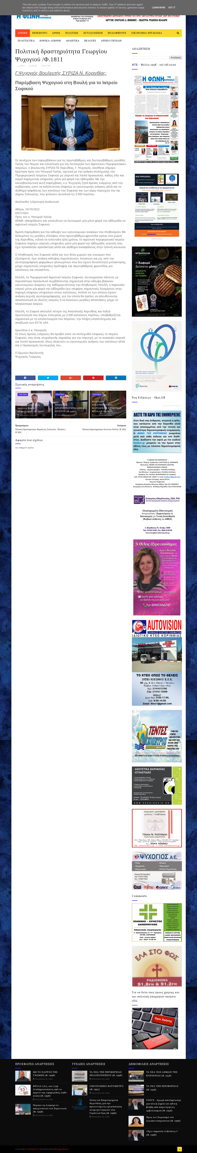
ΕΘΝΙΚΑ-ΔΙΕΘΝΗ (50, 41)
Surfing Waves (179, 406)
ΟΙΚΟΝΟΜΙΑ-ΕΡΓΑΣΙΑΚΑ (146, 33)
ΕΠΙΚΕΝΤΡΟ (39, 33)
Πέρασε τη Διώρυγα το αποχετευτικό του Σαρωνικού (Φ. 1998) (50, 1109)
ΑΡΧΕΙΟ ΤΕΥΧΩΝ (111, 41)
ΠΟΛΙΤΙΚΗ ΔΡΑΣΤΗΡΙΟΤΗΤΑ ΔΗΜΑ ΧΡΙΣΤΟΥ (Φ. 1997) (69, 408)
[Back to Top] (179, 1149)
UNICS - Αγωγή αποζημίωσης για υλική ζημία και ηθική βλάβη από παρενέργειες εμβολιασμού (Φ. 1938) (163, 1105)
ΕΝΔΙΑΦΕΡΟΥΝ (117, 33)
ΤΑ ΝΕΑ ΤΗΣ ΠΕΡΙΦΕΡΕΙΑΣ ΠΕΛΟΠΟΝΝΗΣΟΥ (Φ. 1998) (106, 1074)
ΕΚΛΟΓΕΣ (90, 41)
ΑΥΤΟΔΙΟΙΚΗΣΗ (93, 33)
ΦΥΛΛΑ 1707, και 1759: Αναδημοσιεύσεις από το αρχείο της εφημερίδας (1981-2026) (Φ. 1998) (50, 1091)
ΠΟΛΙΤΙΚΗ (71, 33)
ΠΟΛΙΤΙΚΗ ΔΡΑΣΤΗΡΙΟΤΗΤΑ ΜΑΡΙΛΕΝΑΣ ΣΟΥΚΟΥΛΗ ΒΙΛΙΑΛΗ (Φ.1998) (106, 406)
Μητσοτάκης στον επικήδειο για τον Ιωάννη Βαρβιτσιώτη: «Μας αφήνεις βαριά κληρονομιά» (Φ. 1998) (33, 405)
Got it (171, 7)
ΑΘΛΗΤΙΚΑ (72, 41)
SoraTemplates (31, 1149)
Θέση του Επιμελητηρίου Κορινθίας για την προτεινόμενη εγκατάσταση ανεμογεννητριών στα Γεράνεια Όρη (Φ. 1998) (106, 1107)
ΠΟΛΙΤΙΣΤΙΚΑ (26, 41)
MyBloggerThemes (61, 1149)
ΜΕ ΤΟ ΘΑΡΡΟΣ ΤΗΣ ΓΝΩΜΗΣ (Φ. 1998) (45, 1074)
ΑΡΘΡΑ (56, 33)
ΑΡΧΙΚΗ (22, 33)
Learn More (158, 7)
